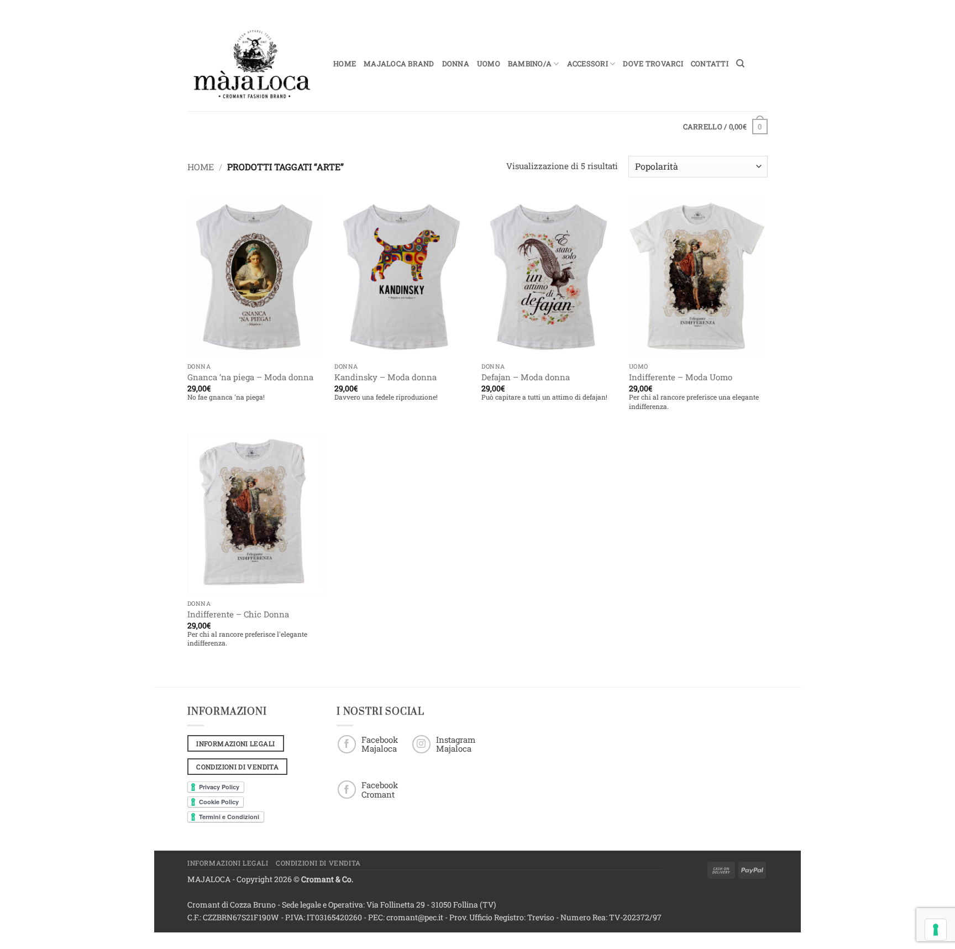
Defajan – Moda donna (525, 377)
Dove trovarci (653, 63)
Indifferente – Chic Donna (238, 614)
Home (344, 63)
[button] (725, 126)
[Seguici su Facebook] (347, 744)
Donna (455, 63)
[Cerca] (740, 63)
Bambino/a (530, 63)
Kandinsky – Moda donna (385, 377)
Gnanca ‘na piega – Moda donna (250, 377)
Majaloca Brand (399, 63)
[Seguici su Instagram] (421, 744)
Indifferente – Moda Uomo (680, 377)
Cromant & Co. (327, 879)
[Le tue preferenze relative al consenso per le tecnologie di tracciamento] (935, 929)
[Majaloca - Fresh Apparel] (252, 64)
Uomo (488, 63)
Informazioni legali (228, 862)
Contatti (709, 63)
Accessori (587, 63)
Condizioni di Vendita (318, 862)
